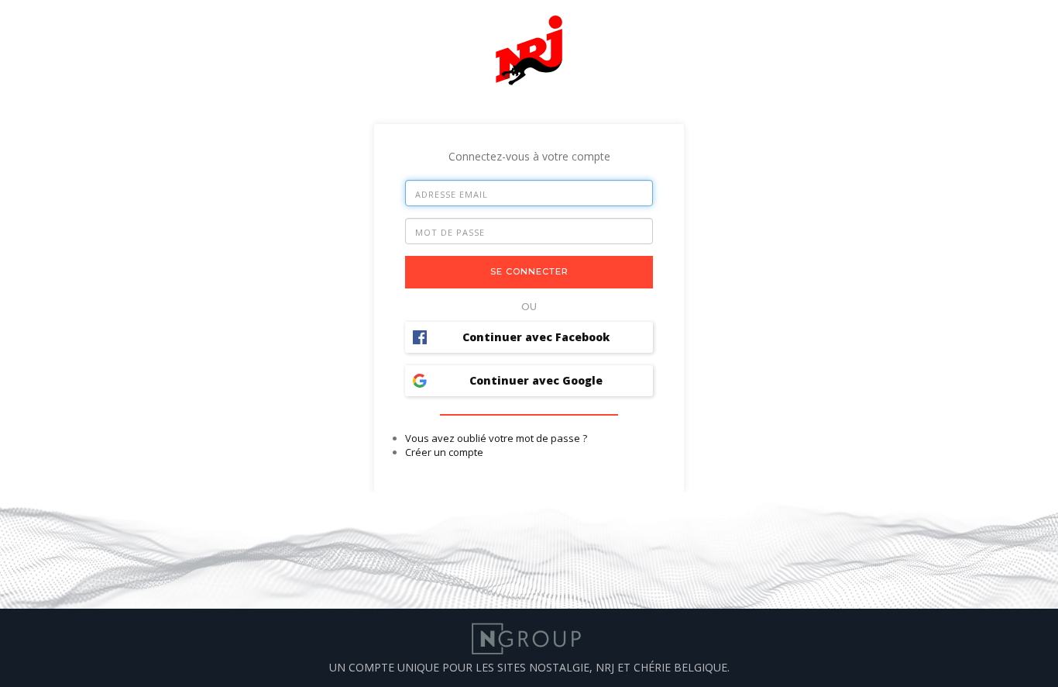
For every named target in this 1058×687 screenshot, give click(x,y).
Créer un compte (444, 452)
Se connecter (529, 271)
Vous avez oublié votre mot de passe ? (496, 438)
